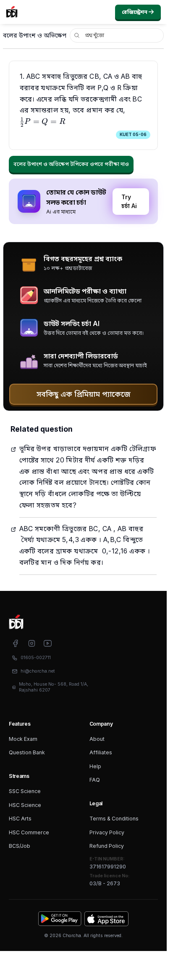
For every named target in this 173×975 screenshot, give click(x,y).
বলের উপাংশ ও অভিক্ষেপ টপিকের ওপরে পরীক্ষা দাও (71, 164)
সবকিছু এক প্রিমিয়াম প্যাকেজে (84, 394)
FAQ (94, 780)
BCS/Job (19, 846)
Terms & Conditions (114, 818)
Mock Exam (23, 739)
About (97, 739)
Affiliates (100, 752)
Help (95, 766)
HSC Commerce (29, 832)
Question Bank (27, 752)
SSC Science (25, 791)
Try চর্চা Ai (129, 201)
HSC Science (25, 805)
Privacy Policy (106, 832)
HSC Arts (20, 818)
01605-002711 (36, 657)
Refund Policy (106, 846)
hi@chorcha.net (38, 671)
